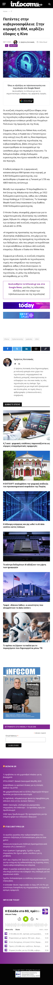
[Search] (49, 4)
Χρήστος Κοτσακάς (27, 42)
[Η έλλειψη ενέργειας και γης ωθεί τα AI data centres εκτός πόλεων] (26, 506)
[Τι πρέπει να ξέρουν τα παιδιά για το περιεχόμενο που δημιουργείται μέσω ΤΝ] (26, 627)
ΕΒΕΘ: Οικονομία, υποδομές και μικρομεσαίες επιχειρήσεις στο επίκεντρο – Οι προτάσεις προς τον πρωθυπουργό (24, 807)
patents (29, 339)
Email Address (12, 736)
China (6, 339)
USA (36, 339)
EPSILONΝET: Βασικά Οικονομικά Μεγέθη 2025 (22, 781)
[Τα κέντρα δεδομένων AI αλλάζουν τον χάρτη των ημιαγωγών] (26, 546)
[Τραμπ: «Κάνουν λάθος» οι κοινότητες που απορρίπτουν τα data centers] (26, 587)
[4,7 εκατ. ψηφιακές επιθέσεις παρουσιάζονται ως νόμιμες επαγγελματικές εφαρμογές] (26, 425)
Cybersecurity (17, 339)
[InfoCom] (26, 4)
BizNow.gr (10, 766)
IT (6, 45)
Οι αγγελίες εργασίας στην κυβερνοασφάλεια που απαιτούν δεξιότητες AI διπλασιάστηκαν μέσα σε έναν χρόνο (24, 837)
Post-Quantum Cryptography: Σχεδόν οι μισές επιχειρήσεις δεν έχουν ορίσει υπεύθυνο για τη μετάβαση (22, 853)
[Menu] (4, 4)
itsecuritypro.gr (14, 827)
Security (13, 45)
